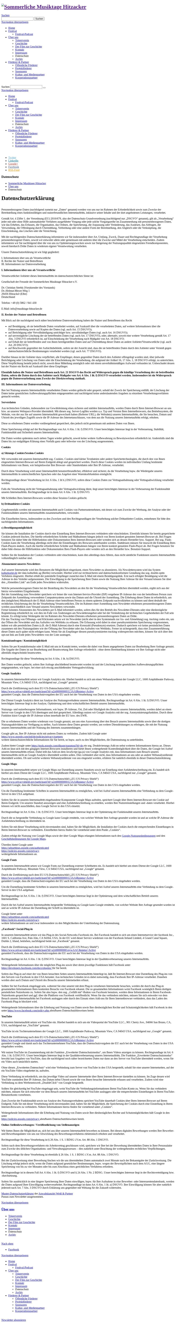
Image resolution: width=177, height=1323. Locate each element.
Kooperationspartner (26, 77)
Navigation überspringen (14, 22)
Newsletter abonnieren (13, 1320)
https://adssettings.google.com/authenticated (25, 847)
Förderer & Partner (18, 62)
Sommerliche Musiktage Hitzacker (27, 183)
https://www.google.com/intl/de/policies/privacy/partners (32, 736)
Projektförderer (23, 68)
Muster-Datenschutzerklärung (17, 1193)
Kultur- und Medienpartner (30, 74)
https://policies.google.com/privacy (20, 850)
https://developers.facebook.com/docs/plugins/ (26, 968)
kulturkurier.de (9, 572)
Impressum (21, 52)
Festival (12, 31)
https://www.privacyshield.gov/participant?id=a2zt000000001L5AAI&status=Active (47, 691)
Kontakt (19, 49)
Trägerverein (22, 40)
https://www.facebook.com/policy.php (29, 1010)
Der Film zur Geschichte (28, 46)
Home (11, 27)
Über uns (13, 37)
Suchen (5, 15)
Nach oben (7, 1243)
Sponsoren (21, 71)
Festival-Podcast (24, 34)
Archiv (19, 59)
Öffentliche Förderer (26, 65)
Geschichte (21, 43)
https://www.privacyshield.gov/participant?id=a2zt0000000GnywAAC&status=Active (48, 950)
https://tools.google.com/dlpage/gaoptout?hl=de (57, 745)
